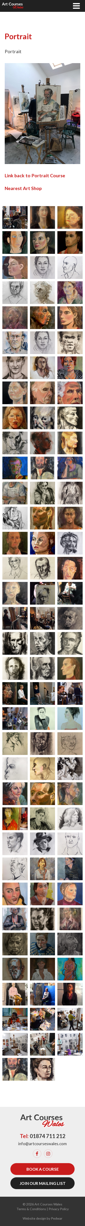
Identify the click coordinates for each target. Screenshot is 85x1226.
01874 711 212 (47, 1136)
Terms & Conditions (31, 1209)
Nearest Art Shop (23, 188)
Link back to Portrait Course (35, 175)
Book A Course (42, 1169)
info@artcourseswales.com (42, 1143)
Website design (34, 1218)
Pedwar (56, 1218)
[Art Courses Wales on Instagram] (48, 1153)
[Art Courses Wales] (13, 6)
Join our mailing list (43, 1183)
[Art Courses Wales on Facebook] (37, 1153)
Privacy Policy (59, 1209)
